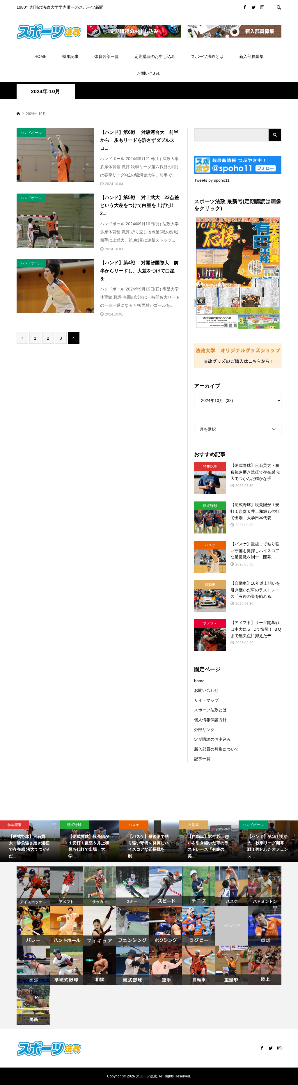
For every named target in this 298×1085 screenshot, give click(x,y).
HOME (40, 56)
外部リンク (204, 729)
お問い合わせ (149, 73)
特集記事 (70, 56)
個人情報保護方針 (210, 719)
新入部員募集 (251, 56)
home (199, 680)
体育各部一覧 (106, 56)
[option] (30, 841)
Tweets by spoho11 (212, 180)
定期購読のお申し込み (154, 56)
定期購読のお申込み (212, 739)
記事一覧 (202, 758)
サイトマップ (206, 700)
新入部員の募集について (216, 749)
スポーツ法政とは (207, 56)
